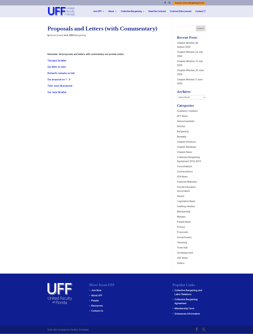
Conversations (185, 171)
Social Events (184, 237)
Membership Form (184, 308)
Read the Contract (157, 11)
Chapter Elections (186, 141)
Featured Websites (187, 181)
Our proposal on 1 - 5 (58, 79)
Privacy (181, 227)
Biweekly (181, 136)
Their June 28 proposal (59, 85)
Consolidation (184, 166)
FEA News (182, 176)
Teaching (182, 242)
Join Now (96, 290)
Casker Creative (79, 329)
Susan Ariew (56, 35)
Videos (180, 263)
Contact (199, 11)
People (95, 300)
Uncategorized (185, 252)
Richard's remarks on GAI (61, 73)
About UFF (96, 295)
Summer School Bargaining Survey (189, 3)
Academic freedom (187, 111)
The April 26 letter (56, 60)
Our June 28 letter (56, 92)
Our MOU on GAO (56, 67)
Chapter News (184, 152)
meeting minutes (186, 206)
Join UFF (97, 11)
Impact (180, 196)
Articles (181, 126)
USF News (182, 257)
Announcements (186, 121)
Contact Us (97, 310)
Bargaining (80, 35)
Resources (97, 305)
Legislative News (186, 201)
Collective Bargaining (131, 11)
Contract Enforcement (181, 11)
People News (184, 221)
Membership (183, 211)
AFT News (182, 116)
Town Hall (182, 247)
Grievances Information (187, 313)
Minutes (181, 216)
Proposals (182, 232)
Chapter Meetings (186, 147)
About (111, 11)
